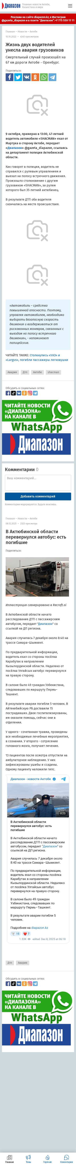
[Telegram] (52, 77)
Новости (22, 31)
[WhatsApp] (44, 77)
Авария (12, 372)
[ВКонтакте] (27, 77)
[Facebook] (9, 77)
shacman (53, 372)
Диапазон (45, 624)
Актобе (33, 31)
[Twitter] (18, 77)
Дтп (25, 372)
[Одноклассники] (35, 77)
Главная (10, 31)
